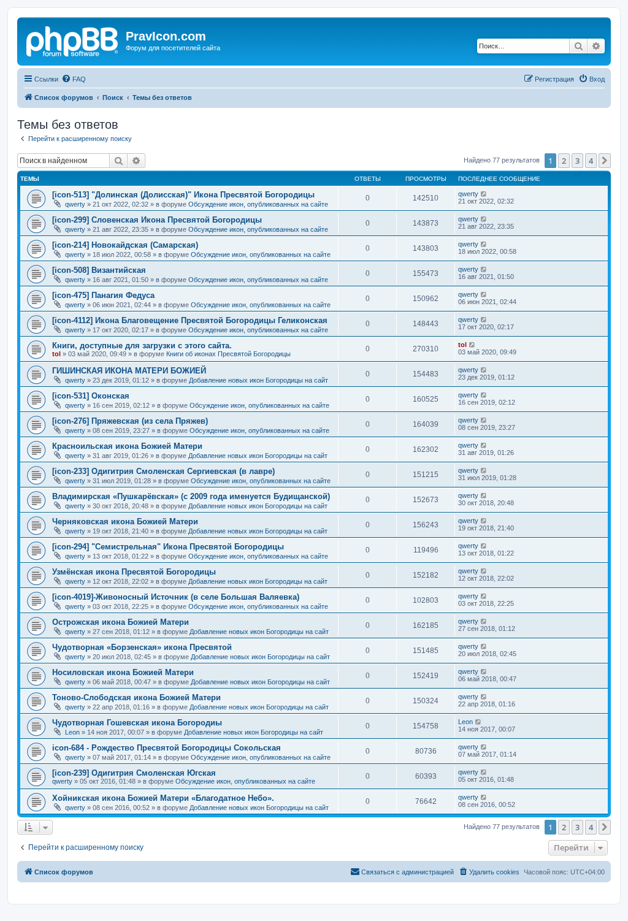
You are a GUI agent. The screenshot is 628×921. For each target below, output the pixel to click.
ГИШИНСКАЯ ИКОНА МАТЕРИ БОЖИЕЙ (129, 370)
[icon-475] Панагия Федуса (103, 295)
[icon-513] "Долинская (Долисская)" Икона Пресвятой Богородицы (183, 194)
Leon (72, 732)
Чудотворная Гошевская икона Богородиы (137, 722)
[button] (605, 160)
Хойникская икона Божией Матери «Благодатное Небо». (163, 798)
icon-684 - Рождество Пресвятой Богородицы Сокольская (166, 747)
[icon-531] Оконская (90, 395)
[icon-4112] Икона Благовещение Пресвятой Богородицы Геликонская (189, 320)
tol (56, 353)
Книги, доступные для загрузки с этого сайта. (142, 345)
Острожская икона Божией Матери (120, 622)
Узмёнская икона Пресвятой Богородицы (134, 571)
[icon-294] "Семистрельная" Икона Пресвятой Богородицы (168, 546)
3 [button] (577, 160)
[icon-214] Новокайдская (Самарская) (125, 245)
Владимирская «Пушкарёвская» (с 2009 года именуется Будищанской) (191, 496)
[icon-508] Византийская (99, 270)
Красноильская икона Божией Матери (127, 446)
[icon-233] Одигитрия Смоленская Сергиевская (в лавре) (163, 471)
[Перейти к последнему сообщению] (484, 193)
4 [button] (591, 160)
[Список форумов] (73, 39)
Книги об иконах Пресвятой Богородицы (228, 353)
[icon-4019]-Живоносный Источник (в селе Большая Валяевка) (175, 597)
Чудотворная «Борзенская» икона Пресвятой (142, 647)
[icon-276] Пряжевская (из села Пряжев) (130, 421)
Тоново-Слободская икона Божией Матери (136, 697)
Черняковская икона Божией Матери (125, 521)
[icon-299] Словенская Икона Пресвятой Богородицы (157, 219)
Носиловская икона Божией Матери (123, 672)
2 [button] (564, 160)
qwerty (75, 204)
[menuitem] (73, 79)
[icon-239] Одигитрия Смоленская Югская (134, 773)
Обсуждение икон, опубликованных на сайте (258, 204)
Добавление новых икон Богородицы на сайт (258, 380)
